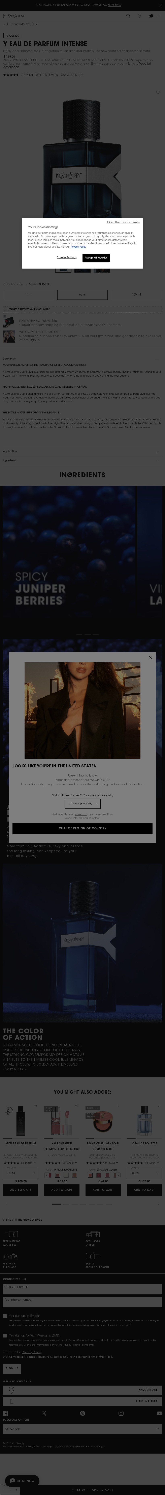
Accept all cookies (96, 258)
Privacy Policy (78, 247)
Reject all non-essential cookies (123, 222)
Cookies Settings (66, 258)
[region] (82, 243)
